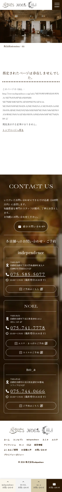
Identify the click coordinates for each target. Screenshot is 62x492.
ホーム (7, 439)
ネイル (45, 439)
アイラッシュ (10, 444)
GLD (29, 444)
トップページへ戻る (13, 130)
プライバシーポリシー (14, 454)
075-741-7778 (27, 327)
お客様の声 (26, 449)
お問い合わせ (41, 449)
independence (33, 440)
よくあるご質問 (11, 449)
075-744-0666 (27, 391)
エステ (55, 439)
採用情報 (38, 444)
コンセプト (18, 439)
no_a (21, 445)
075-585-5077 (27, 274)
